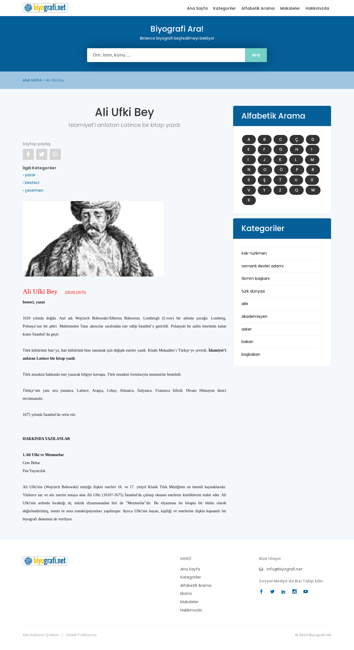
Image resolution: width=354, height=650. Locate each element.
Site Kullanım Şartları (41, 635)
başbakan (250, 354)
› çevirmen (33, 190)
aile (244, 303)
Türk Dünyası (253, 291)
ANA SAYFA (32, 80)
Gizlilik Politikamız (81, 635)
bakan (247, 341)
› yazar (29, 175)
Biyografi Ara (45, 8)
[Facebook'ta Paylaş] (28, 154)
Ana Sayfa (197, 8)
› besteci (31, 182)
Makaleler (290, 8)
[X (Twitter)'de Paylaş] (41, 154)
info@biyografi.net (284, 569)
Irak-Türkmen (254, 253)
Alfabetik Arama (258, 8)
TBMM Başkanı (255, 278)
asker (246, 329)
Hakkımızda (317, 8)
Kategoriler (224, 8)
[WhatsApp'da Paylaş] (55, 154)
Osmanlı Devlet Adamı (262, 266)
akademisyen (254, 316)
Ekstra (186, 593)
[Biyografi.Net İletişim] (45, 560)
